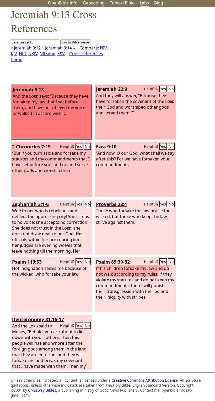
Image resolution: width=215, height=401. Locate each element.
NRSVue (47, 54)
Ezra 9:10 (106, 146)
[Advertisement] (162, 48)
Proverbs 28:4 (111, 204)
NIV (103, 48)
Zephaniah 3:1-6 (30, 204)
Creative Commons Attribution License (145, 380)
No (171, 88)
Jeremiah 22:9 (111, 89)
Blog (158, 3)
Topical (122, 3)
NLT (22, 54)
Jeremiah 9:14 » (60, 48)
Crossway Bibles (42, 390)
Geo (94, 3)
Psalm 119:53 (27, 262)
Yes (163, 88)
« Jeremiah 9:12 (26, 48)
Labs (144, 3)
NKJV (32, 54)
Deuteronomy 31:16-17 (38, 319)
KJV (14, 54)
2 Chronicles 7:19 (31, 146)
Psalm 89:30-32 (113, 262)
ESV (61, 54)
